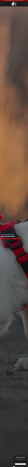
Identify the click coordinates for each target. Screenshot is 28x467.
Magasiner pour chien (6, 238)
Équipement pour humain (17, 238)
